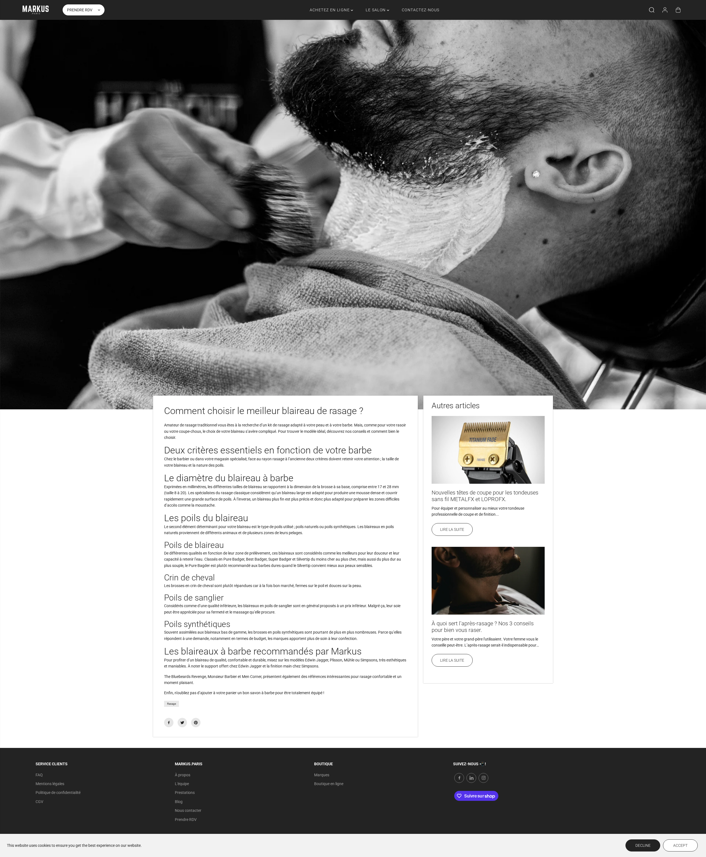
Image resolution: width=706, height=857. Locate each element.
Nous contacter (188, 810)
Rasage (171, 703)
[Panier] (678, 10)
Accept (680, 845)
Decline (643, 845)
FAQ (39, 775)
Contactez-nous (421, 10)
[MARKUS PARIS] (35, 10)
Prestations (185, 792)
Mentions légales (50, 784)
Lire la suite (452, 529)
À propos (182, 775)
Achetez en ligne (330, 10)
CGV (39, 801)
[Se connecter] (665, 10)
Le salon (376, 10)
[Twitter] (182, 722)
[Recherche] (652, 10)
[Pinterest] (195, 722)
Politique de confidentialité (58, 792)
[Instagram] (483, 778)
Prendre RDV (186, 819)
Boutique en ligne (328, 784)
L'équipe (182, 784)
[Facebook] (168, 722)
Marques (321, 775)
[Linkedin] (471, 778)
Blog (179, 801)
